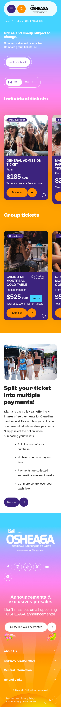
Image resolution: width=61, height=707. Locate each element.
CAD (17, 82)
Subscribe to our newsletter (26, 627)
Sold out (17, 312)
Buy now (17, 192)
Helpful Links (13, 679)
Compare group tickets (18, 47)
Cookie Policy (12, 701)
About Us (10, 651)
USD (33, 82)
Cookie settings (29, 701)
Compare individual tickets (20, 43)
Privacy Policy (28, 698)
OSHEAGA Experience (19, 660)
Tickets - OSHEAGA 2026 (29, 21)
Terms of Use (12, 698)
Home (7, 21)
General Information (18, 670)
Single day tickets (17, 62)
